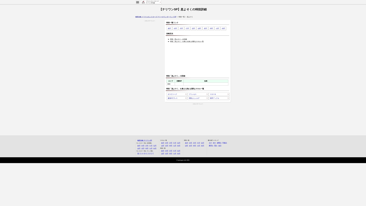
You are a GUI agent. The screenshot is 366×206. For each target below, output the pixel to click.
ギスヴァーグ (172, 94)
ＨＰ (210, 143)
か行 (175, 28)
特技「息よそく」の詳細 (178, 39)
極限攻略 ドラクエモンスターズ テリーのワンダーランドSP (155, 17)
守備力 (224, 143)
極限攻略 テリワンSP (144, 140)
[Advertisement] (198, 59)
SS (138, 153)
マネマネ (213, 94)
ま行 (205, 28)
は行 (199, 28)
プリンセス (192, 94)
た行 (187, 28)
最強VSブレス (172, 98)
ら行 (217, 28)
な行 (193, 28)
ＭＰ (214, 143)
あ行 (169, 28)
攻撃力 (219, 143)
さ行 (181, 28)
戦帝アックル (214, 98)
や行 (211, 28)
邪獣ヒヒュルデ (194, 98)
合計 (219, 145)
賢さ (215, 145)
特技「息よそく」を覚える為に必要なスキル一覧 (187, 41)
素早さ (211, 145)
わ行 (223, 28)
